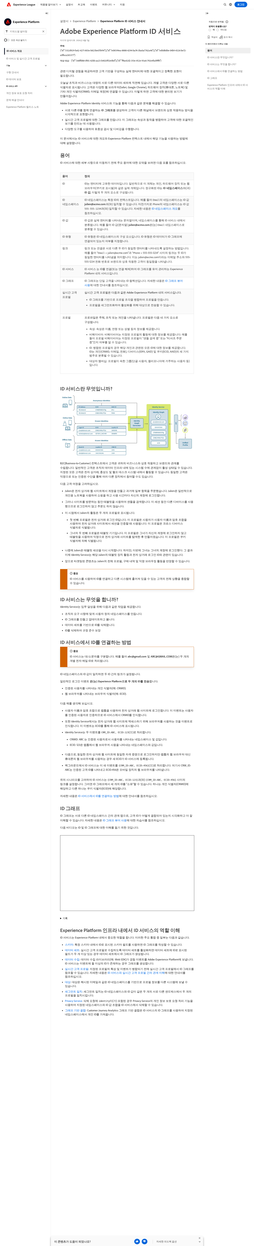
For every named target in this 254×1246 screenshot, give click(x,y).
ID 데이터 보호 (13, 79)
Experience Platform (84, 21)
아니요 (223, 29)
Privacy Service (73, 1001)
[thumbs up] (137, 1241)
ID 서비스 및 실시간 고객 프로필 (23, 58)
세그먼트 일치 (73, 991)
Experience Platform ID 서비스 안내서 (122, 21)
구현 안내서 (12, 72)
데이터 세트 (72, 950)
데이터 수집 (72, 959)
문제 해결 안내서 (15, 100)
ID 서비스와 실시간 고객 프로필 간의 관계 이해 (136, 972)
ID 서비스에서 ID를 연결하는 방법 (98, 796)
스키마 (69, 944)
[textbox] (25, 31)
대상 (67, 982)
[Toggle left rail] (47, 14)
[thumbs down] (144, 1241)
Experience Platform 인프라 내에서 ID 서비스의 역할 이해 (227, 86)
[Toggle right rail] (207, 14)
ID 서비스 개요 (14, 50)
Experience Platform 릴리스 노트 (22, 107)
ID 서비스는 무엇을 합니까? (221, 64)
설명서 (64, 21)
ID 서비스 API (11, 86)
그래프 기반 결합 (75, 1010)
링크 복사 (228, 37)
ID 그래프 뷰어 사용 (115, 820)
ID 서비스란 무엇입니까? (220, 57)
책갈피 (214, 37)
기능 (8, 65)
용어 (209, 50)
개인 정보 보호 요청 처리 (19, 93)
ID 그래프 (212, 78)
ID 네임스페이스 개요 (165, 208)
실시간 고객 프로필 (76, 969)
